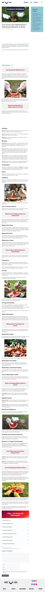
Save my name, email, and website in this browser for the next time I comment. (15, 572)
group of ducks (13, 277)
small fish (14, 46)
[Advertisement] (15, 37)
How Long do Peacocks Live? (7, 547)
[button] (41, 2)
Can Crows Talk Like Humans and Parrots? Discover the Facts (36, 28)
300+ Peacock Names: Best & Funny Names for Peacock (37, 21)
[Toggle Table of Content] (11, 65)
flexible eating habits (22, 44)
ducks (17, 219)
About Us (36, 2)
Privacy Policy (31, 589)
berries (13, 362)
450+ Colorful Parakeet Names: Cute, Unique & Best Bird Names (37, 24)
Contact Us (13, 589)
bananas (16, 362)
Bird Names (26, 2)
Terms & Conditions (22, 589)
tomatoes (9, 46)
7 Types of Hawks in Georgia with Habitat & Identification (11, 548)
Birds (31, 2)
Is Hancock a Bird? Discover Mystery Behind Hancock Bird (37, 14)
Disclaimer (40, 589)
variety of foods (10, 73)
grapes (24, 362)
